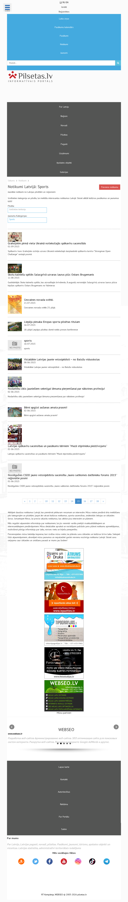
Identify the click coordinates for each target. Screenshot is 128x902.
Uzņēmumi (64, 153)
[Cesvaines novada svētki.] (15, 304)
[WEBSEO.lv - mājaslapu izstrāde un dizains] (64, 695)
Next (116, 727)
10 (46, 501)
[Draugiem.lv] (21, 862)
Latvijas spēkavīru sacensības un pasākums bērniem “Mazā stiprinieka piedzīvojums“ (57, 446)
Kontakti (64, 779)
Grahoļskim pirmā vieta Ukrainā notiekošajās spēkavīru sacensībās (47, 243)
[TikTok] (92, 861)
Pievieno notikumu (109, 187)
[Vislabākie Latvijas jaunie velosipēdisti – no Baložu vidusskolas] (15, 364)
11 (53, 501)
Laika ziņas (64, 18)
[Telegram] (106, 861)
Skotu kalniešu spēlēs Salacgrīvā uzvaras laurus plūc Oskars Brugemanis (51, 274)
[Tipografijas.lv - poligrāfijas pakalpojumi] (64, 630)
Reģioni (64, 116)
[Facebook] (50, 862)
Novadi (64, 125)
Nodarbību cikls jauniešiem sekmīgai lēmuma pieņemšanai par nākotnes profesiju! (56, 388)
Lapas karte (64, 767)
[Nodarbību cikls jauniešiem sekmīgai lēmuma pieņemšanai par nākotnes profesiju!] (15, 382)
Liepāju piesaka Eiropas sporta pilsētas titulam (52, 322)
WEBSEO (59, 894)
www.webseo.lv (15, 733)
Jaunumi (64, 52)
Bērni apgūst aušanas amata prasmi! (45, 407)
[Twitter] (35, 862)
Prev (11, 727)
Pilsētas (64, 134)
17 (91, 501)
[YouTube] (64, 861)
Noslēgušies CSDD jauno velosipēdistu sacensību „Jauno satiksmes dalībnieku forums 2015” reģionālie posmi (62, 476)
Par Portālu (64, 816)
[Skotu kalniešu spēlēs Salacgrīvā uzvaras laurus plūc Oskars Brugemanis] (15, 268)
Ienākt (64, 7)
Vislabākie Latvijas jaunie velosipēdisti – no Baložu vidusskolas (62, 359)
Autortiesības (64, 791)
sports (28, 340)
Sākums (11, 180)
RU (64, 2)
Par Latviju (64, 106)
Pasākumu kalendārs (64, 27)
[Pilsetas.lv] (64, 76)
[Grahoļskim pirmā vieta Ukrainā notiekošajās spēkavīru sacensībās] (15, 237)
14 (72, 501)
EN (67, 2)
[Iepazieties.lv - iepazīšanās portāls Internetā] (64, 597)
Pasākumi (64, 35)
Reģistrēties (64, 11)
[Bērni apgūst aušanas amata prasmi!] (15, 412)
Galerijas (64, 172)
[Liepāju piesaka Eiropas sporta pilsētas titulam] (15, 326)
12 (59, 501)
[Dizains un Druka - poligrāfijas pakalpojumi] (64, 564)
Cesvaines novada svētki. (38, 299)
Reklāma (64, 804)
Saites (64, 829)
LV (61, 2)
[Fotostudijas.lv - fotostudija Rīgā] (64, 663)
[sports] (15, 345)
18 (97, 501)
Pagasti (64, 144)
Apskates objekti (64, 162)
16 (85, 501)
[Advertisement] (54, 93)
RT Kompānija (47, 894)
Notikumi (64, 44)
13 (65, 501)
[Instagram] (78, 861)
